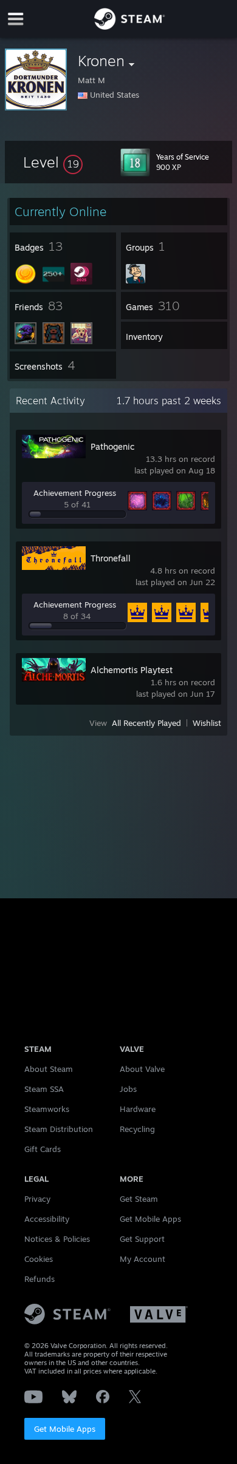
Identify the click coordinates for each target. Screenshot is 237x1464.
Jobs (128, 1089)
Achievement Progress (74, 493)
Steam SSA (44, 1089)
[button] (53, 162)
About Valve (142, 1069)
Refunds (39, 1279)
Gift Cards (42, 1149)
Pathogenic (112, 446)
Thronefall (111, 558)
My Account (142, 1259)
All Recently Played (146, 723)
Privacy (37, 1199)
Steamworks (46, 1109)
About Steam (48, 1069)
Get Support (142, 1239)
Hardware (138, 1109)
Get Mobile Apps (64, 1429)
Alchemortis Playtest (132, 670)
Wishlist (207, 723)
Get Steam (139, 1199)
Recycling (137, 1129)
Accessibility (46, 1219)
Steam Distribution (58, 1129)
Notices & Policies (57, 1239)
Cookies (38, 1259)
